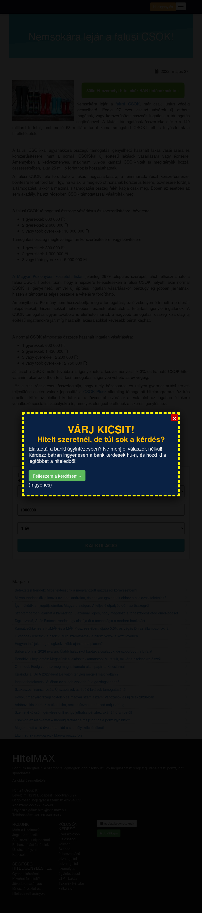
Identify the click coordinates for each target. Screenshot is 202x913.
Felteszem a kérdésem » (57, 476)
